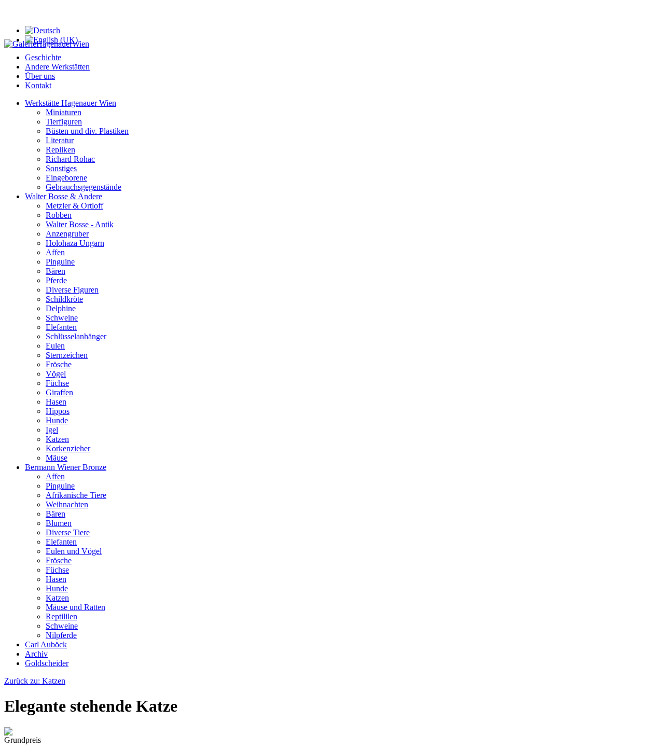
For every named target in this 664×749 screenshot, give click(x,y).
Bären (55, 271)
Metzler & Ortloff (74, 205)
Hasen (56, 401)
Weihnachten (67, 504)
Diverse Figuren (72, 289)
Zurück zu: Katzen (34, 680)
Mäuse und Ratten (75, 607)
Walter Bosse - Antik (80, 224)
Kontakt (38, 85)
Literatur (60, 140)
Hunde (57, 420)
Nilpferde (61, 635)
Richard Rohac (70, 159)
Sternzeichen (67, 355)
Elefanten (61, 327)
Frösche (59, 364)
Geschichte (43, 57)
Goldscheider (46, 663)
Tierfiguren (64, 121)
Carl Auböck (46, 644)
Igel (52, 429)
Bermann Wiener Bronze (65, 467)
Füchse (57, 383)
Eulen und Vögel (74, 551)
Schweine (62, 317)
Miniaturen (63, 112)
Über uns (40, 76)
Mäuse (56, 457)
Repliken (60, 149)
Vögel (56, 373)
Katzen (57, 439)
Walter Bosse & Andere (63, 196)
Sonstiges (61, 168)
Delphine (61, 308)
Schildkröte (64, 299)
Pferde (56, 280)
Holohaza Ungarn (75, 243)
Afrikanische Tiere (76, 495)
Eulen (55, 345)
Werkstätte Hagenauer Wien (70, 103)
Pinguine (60, 261)
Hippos (58, 411)
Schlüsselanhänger (76, 336)
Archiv (36, 653)
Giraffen (59, 392)
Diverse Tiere (68, 532)
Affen (55, 252)
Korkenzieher (68, 448)
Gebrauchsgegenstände (83, 187)
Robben (59, 215)
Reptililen (61, 616)
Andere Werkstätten (57, 66)
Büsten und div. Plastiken (87, 131)
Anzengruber (67, 233)
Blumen (59, 523)
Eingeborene (66, 177)
